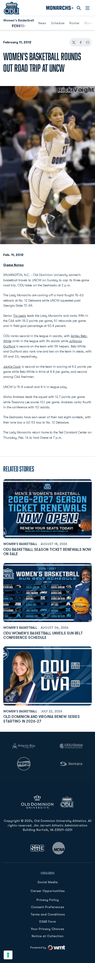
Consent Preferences (47, 907)
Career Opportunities (47, 891)
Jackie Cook (12, 366)
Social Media (47, 882)
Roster (74, 23)
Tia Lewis (19, 315)
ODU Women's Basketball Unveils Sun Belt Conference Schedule (43, 635)
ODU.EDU (47, 873)
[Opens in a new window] (37, 848)
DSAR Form (47, 921)
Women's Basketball (20, 544)
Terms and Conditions (47, 914)
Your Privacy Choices (47, 929)
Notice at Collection (47, 936)
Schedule (58, 23)
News (42, 23)
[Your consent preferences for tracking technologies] (8, 955)
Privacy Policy (47, 900)
